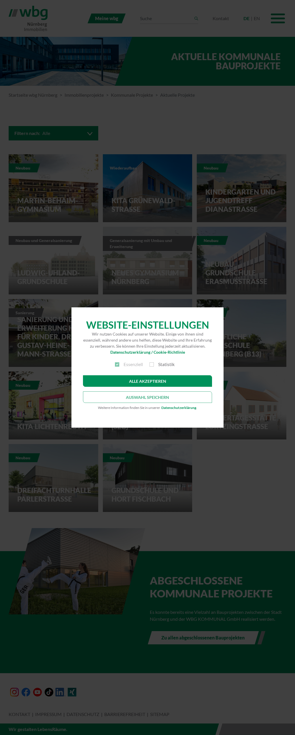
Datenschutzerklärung (178, 407)
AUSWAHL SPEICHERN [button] (147, 397)
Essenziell (133, 364)
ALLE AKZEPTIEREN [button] (147, 381)
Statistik (166, 364)
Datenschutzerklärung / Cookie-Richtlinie (147, 352)
